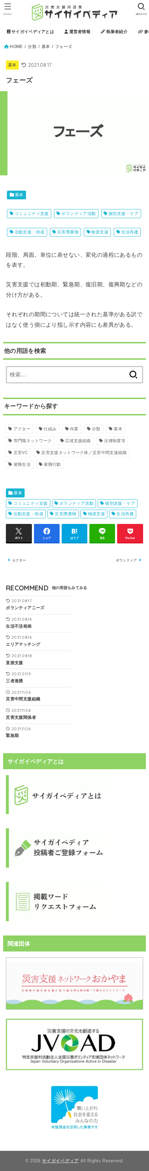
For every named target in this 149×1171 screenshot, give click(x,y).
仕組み (50, 429)
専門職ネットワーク (33, 440)
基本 (46, 47)
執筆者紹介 (116, 32)
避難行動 (52, 464)
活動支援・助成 (30, 232)
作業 (74, 429)
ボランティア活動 (78, 213)
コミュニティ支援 (32, 213)
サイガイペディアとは (32, 32)
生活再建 (130, 232)
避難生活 (22, 464)
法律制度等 (114, 440)
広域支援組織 (78, 440)
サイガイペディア (60, 1160)
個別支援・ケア (123, 213)
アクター (22, 429)
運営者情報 (79, 32)
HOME (16, 47)
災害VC (21, 452)
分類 (32, 47)
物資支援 (99, 232)
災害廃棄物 (68, 232)
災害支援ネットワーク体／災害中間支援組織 (83, 452)
